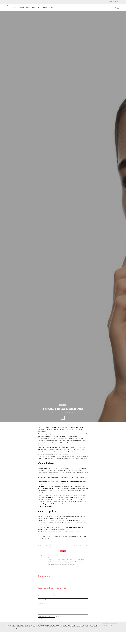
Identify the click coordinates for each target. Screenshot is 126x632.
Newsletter (56, 1)
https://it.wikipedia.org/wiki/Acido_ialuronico (51, 493)
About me (14, 1)
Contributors (47, 1)
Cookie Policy (26, 628)
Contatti (40, 1)
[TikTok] (117, 2)
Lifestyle (33, 7)
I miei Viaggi (15, 7)
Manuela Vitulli (59, 412)
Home (9, 1)
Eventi (45, 7)
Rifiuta (106, 625)
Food (39, 7)
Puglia (27, 7)
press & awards (32, 1)
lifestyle (63, 404)
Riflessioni (51, 7)
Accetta (113, 625)
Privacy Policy (35, 628)
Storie (22, 7)
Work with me (22, 1)
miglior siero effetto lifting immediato (67, 456)
